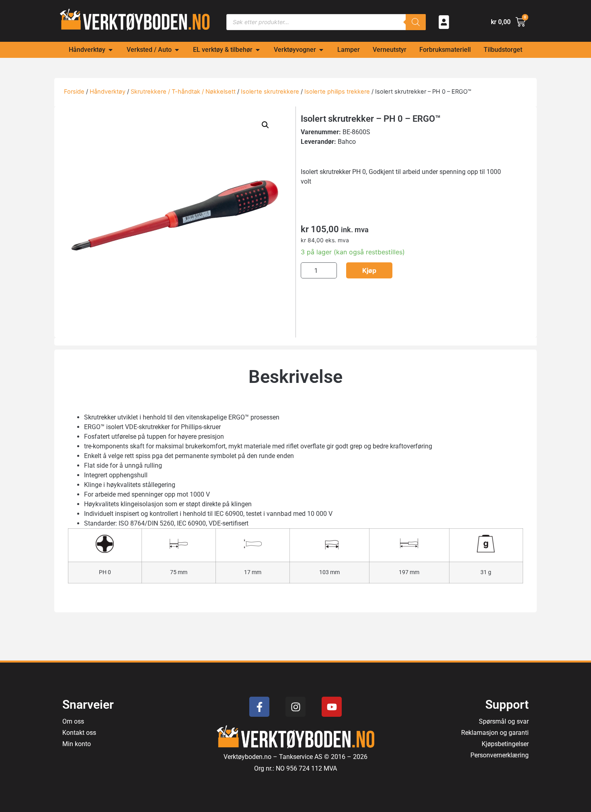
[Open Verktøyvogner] (321, 50)
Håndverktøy (107, 91)
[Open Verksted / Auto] (177, 50)
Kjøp (369, 270)
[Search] (416, 22)
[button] (265, 125)
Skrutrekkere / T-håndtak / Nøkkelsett (183, 91)
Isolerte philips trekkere (337, 91)
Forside (74, 91)
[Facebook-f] (259, 707)
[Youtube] (332, 707)
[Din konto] (444, 22)
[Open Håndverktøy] (110, 50)
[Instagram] (295, 707)
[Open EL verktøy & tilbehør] (257, 50)
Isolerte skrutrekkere (270, 91)
